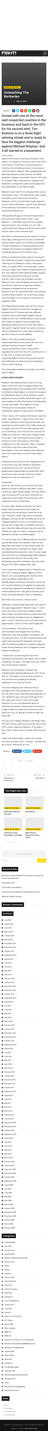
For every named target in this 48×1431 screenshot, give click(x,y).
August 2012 (8, 1049)
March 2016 (8, 932)
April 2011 (8, 1107)
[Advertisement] (24, 25)
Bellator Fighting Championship (16, 1258)
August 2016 (8, 924)
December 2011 (10, 1080)
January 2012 (9, 1076)
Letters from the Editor (13, 1316)
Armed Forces (9, 1250)
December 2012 (10, 1033)
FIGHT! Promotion (11, 1289)
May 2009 (7, 1196)
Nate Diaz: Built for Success (12, 896)
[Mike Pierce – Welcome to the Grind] (34, 823)
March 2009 (8, 1204)
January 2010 (9, 1165)
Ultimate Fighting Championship (16, 1375)
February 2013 (9, 1025)
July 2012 (7, 1052)
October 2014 (9, 951)
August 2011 (8, 1095)
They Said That (9, 1371)
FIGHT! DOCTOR (10, 1281)
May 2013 (7, 1013)
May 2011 (7, 1103)
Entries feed (8, 1408)
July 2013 (7, 1006)
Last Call (7, 1312)
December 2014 (10, 943)
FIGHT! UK (8, 1293)
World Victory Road (11, 1390)
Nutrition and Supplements (14, 1348)
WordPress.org (9, 1415)
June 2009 (8, 1193)
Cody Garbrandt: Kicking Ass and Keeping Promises (21, 892)
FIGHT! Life (8, 1285)
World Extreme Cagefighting (14, 1386)
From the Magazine (11, 1301)
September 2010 (10, 1134)
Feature (7, 1270)
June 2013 (8, 1010)
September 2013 (10, 998)
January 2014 (9, 982)
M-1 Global (8, 1320)
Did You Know (9, 1262)
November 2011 (10, 1084)
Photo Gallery (9, 1355)
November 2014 (10, 947)
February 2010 (9, 1161)
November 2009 (10, 1173)
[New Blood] (34, 802)
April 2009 (8, 1200)
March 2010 (8, 1158)
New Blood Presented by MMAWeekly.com (19, 1344)
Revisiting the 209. (8, 883)
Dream (6, 1266)
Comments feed (10, 1411)
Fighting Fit (8, 1297)
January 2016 (9, 936)
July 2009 (7, 1189)
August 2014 (8, 959)
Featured (7, 1274)
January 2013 (9, 1029)
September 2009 (10, 1181)
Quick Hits (8, 1359)
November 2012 (10, 1037)
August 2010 (8, 1138)
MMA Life (7, 1336)
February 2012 (9, 1072)
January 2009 (9, 1208)
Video (6, 1383)
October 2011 (9, 1087)
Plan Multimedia (30, 1429)
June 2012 (8, 1056)
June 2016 (8, 928)
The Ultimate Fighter (11, 1367)
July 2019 (7, 920)
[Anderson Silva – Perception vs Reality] (13, 823)
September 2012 (10, 1045)
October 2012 (9, 1041)
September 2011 (10, 1091)
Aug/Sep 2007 (9, 1254)
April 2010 (8, 1154)
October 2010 (9, 1130)
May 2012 (7, 1060)
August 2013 (8, 1002)
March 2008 (8, 1224)
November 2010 (10, 1126)
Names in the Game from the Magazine (13, 87)
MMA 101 (7, 1332)
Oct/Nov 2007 (9, 1351)
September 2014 (10, 955)
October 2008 (9, 1220)
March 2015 (8, 939)
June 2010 (8, 1146)
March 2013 (8, 1021)
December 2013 (10, 986)
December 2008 (10, 1212)
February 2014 (9, 978)
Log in (6, 1405)
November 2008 (10, 1216)
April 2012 (8, 1064)
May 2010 (7, 1150)
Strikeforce (8, 1363)
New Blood (40, 778)
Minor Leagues (9, 1328)
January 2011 (9, 1119)
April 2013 (8, 1017)
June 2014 (8, 967)
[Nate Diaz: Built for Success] (13, 802)
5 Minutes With (9, 1242)
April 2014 (8, 975)
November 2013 (10, 990)
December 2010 (10, 1123)
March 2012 (8, 1068)
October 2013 (9, 994)
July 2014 (7, 963)
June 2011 (8, 1099)
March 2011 (8, 1111)
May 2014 (7, 971)
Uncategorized (9, 1379)
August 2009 (8, 1185)
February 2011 (9, 1115)
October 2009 (9, 1177)
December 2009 (10, 1169)
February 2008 (9, 1228)
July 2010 (7, 1142)
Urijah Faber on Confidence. (12, 887)
